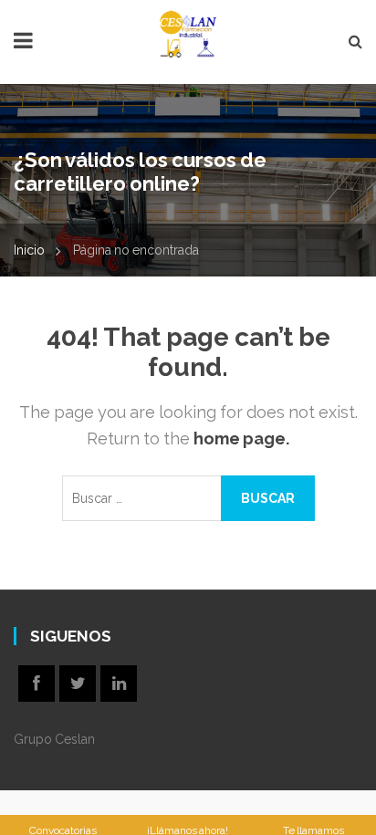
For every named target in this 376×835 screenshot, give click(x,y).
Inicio (29, 250)
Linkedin (118, 683)
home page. (241, 438)
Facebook (36, 683)
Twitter (77, 683)
